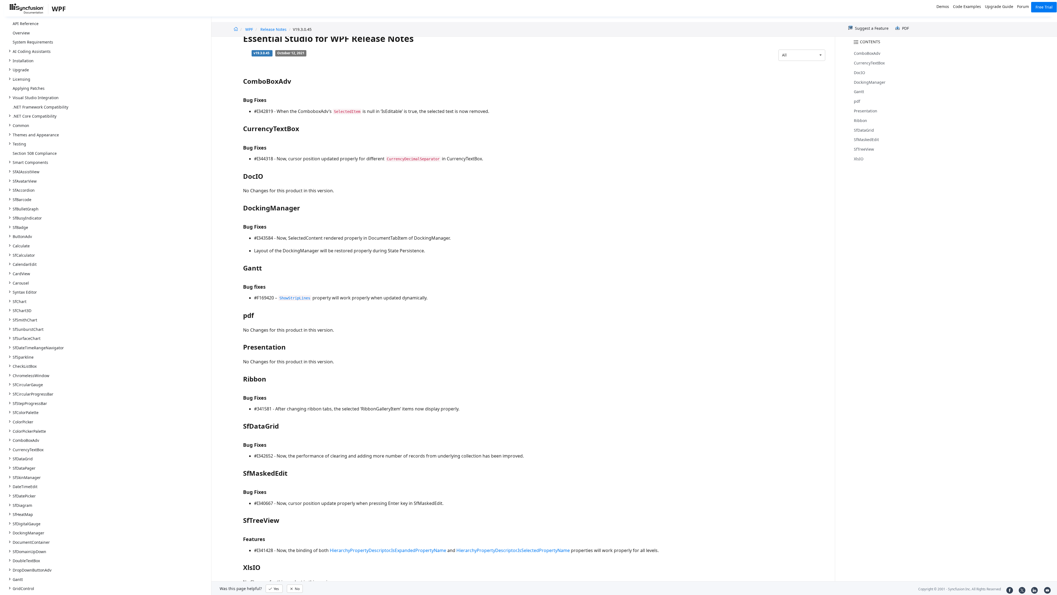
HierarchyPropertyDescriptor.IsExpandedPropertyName (388, 550)
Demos (942, 6)
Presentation (865, 110)
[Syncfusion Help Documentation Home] (29, 9)
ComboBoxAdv (867, 53)
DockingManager (870, 82)
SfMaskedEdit (866, 139)
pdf (857, 101)
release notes (273, 29)
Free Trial (1044, 7)
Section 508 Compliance (35, 153)
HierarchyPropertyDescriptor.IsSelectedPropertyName (513, 550)
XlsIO (858, 158)
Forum (1023, 6)
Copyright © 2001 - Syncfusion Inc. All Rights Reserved (959, 589)
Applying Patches (29, 88)
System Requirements (33, 42)
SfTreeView (864, 149)
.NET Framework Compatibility (40, 107)
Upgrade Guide (999, 6)
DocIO (859, 72)
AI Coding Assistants (32, 51)
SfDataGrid (864, 130)
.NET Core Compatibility (34, 116)
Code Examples (967, 6)
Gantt (859, 91)
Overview (21, 33)
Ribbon (860, 120)
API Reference (26, 23)
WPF (249, 29)
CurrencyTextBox (869, 63)
